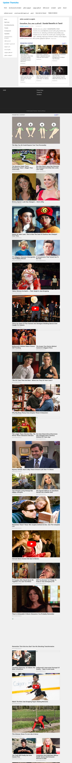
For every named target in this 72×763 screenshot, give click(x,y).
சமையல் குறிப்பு (7, 49)
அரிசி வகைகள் (7, 41)
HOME (4, 90)
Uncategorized (7, 30)
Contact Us (39, 92)
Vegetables (6, 33)
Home (5, 19)
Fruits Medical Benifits (9, 25)
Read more (53, 38)
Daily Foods (6, 22)
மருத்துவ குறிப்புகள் (8, 52)
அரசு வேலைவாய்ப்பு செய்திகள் (8, 37)
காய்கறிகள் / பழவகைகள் (9, 43)
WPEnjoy (43, 110)
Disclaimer (39, 94)
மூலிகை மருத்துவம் (8, 55)
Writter (32, 26)
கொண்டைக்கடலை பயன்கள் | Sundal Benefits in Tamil (41, 23)
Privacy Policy (40, 90)
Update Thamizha (10, 2)
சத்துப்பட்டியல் (7, 46)
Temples (6, 28)
